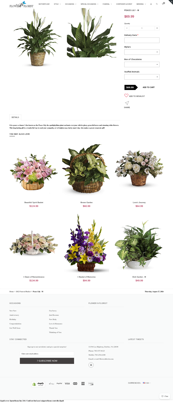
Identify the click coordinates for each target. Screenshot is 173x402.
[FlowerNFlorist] (21, 4)
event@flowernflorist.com (104, 359)
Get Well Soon (14, 328)
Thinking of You (55, 332)
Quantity (127, 23)
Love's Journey (139, 202)
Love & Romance (55, 323)
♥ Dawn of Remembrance (33, 277)
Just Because (54, 315)
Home (11, 291)
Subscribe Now (48, 361)
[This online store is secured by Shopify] (38, 384)
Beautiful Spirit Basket (33, 202)
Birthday (12, 319)
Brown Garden (87, 202)
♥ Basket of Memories (86, 277)
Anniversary (14, 315)
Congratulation (15, 323)
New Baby (53, 319)
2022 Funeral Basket (23, 291)
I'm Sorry (53, 310)
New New (12, 310)
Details (15, 117)
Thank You (53, 328)
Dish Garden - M (139, 277)
